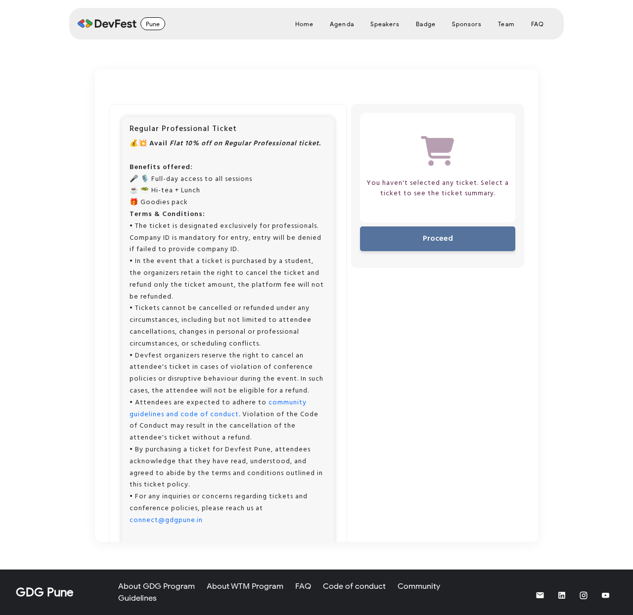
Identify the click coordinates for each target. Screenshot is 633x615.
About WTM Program (245, 586)
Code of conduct (354, 586)
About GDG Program (156, 586)
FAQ (303, 586)
